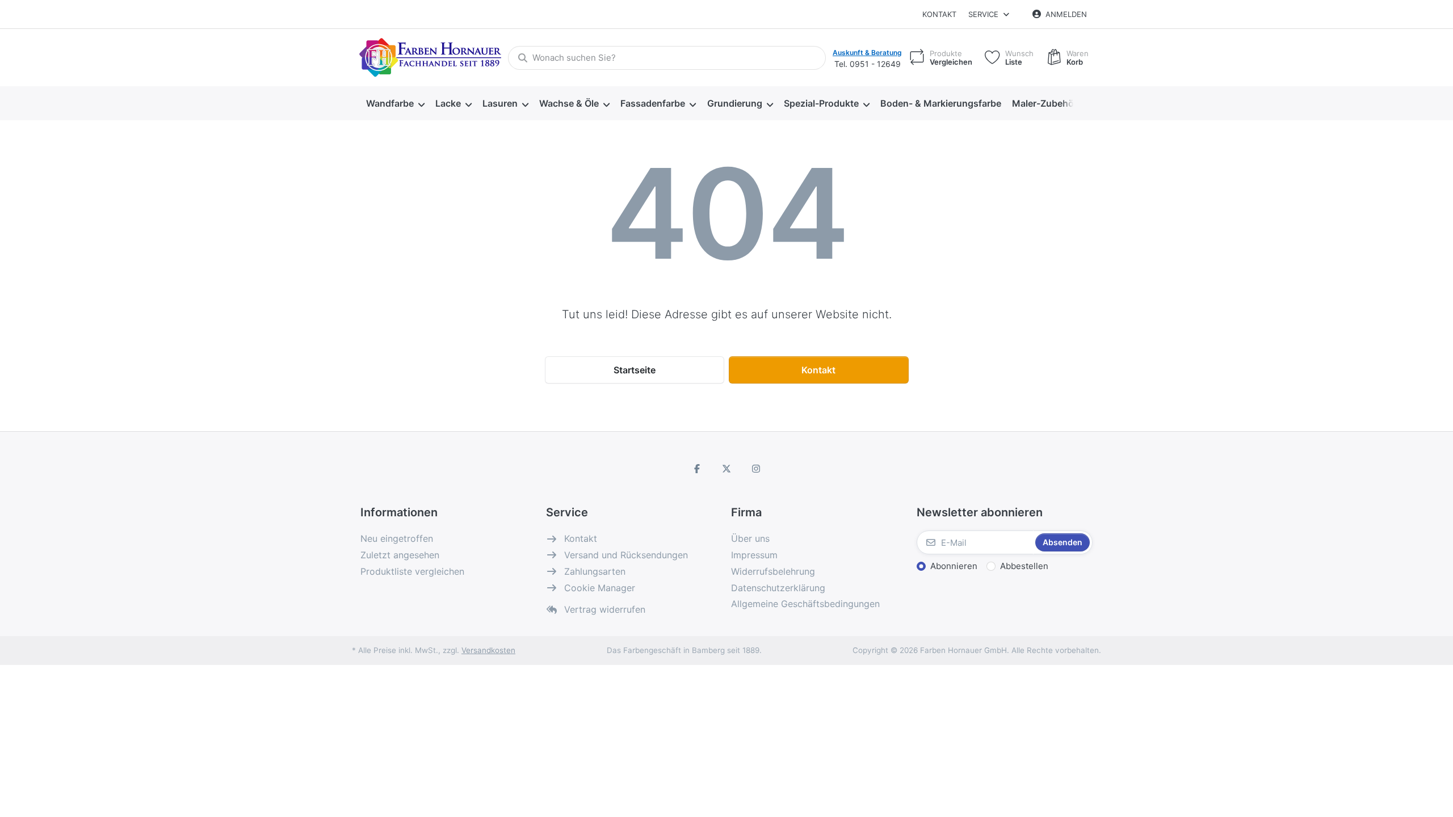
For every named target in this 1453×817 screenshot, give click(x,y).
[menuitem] (395, 104)
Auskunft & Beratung (867, 52)
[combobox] (667, 58)
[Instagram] (756, 468)
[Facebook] (697, 468)
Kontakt (939, 14)
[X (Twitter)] (726, 468)
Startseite (635, 370)
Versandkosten (488, 650)
